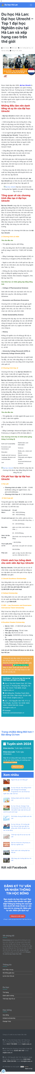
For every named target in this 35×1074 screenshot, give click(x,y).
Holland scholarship (9, 1018)
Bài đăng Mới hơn (22, 732)
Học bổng (6, 1015)
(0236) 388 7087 (19, 1050)
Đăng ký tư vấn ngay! (17, 916)
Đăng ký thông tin (21, 665)
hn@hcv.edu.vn (8, 690)
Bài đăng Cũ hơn (10, 734)
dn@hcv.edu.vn (17, 698)
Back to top (28, 1068)
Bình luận (14, 48)
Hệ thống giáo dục (8, 973)
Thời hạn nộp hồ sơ (9, 999)
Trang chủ (7, 731)
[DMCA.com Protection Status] (24, 1066)
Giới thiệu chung (8, 969)
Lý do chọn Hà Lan (8, 976)
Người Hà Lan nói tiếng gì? (19, 780)
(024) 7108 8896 (15, 688)
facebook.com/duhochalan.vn (13, 713)
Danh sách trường (8, 995)
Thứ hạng (6, 992)
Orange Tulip (7, 1021)
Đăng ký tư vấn (17, 767)
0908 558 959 (13, 705)
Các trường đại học (25, 48)
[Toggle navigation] (31, 5)
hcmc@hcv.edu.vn (9, 707)
